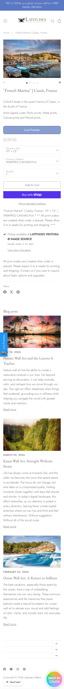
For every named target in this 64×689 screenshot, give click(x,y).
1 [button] (27, 83)
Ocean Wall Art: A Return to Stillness (30, 577)
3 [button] (33, 83)
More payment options (32, 203)
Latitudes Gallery (32, 677)
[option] (32, 59)
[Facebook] (4, 669)
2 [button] (30, 83)
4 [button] (37, 83)
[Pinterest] (24, 669)
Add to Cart (32, 185)
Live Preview (32, 130)
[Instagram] (17, 669)
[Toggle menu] (5, 20)
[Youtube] (11, 669)
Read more (9, 409)
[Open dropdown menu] (56, 644)
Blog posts (10, 311)
